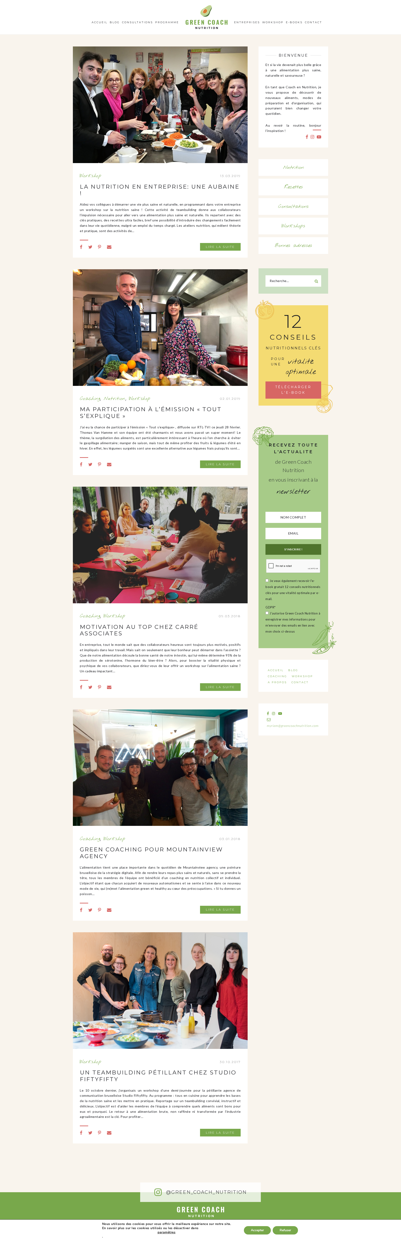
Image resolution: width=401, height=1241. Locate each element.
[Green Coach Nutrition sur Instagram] (312, 136)
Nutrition (114, 398)
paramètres (166, 1232)
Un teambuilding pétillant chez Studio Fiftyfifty (158, 1076)
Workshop (273, 22)
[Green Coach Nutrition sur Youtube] (319, 136)
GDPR (270, 607)
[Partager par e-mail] (109, 247)
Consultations (137, 22)
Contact (313, 22)
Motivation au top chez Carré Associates (139, 630)
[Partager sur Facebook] (81, 247)
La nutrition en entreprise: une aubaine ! (159, 190)
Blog (115, 22)
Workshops (293, 226)
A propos (277, 682)
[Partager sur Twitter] (90, 247)
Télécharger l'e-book (293, 390)
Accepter (257, 1230)
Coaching (90, 398)
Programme (167, 22)
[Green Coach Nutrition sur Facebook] (307, 136)
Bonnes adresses (293, 245)
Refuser (285, 1230)
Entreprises (247, 22)
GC (206, 6)
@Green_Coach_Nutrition (206, 1192)
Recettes (293, 187)
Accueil (99, 22)
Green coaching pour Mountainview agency (151, 853)
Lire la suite (220, 247)
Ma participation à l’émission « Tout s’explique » (151, 412)
